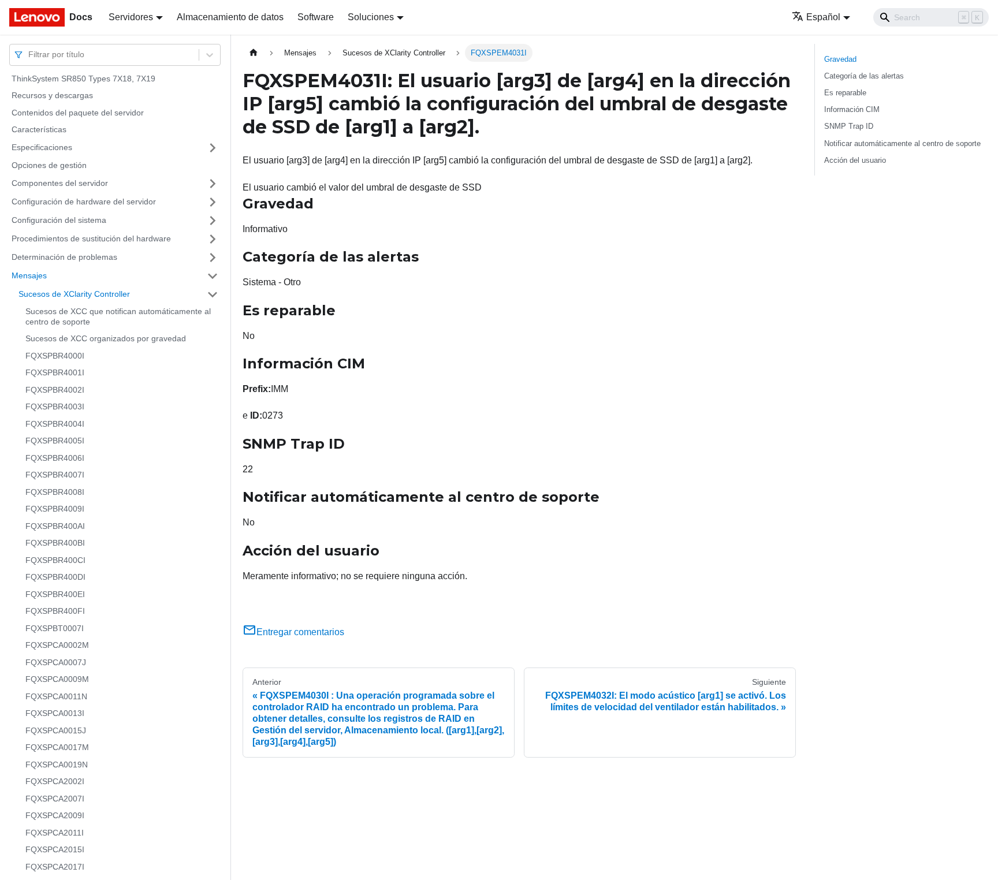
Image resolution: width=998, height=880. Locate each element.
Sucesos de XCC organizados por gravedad (105, 339)
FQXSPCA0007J (55, 662)
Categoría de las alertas (864, 76)
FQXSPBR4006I (54, 458)
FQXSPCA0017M (57, 747)
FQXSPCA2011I (54, 832)
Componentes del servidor (60, 183)
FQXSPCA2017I (54, 866)
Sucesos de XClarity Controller (74, 294)
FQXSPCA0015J (55, 730)
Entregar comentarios (300, 632)
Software (315, 17)
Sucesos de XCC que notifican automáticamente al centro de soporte (118, 317)
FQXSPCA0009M (57, 679)
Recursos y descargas (52, 95)
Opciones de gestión (49, 165)
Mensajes (29, 275)
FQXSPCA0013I (54, 713)
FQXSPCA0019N (56, 764)
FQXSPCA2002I (54, 781)
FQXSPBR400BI (55, 543)
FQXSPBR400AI (55, 526)
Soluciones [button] (371, 17)
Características (39, 130)
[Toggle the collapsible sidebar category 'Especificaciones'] (212, 148)
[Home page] (254, 53)
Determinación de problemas (64, 257)
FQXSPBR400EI (55, 594)
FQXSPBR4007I (54, 475)
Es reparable (845, 92)
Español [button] (823, 17)
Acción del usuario (855, 160)
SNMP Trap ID (848, 126)
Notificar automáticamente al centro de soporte (902, 143)
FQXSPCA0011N (56, 696)
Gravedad (840, 59)
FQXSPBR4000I (54, 355)
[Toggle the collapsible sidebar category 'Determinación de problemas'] (212, 257)
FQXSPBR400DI (55, 577)
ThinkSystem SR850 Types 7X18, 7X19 (83, 78)
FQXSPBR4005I (54, 441)
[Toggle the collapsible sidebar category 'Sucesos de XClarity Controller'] (212, 294)
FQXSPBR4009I (54, 509)
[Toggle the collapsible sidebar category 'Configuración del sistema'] (212, 220)
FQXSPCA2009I (54, 816)
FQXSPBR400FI (55, 611)
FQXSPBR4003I (54, 407)
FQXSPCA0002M (57, 645)
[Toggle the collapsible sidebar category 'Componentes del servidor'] (212, 183)
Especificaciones (42, 147)
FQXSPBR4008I (54, 492)
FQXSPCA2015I (54, 850)
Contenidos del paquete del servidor (78, 112)
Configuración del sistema (59, 220)
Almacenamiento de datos (230, 17)
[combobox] (29, 54)
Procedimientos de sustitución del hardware (91, 238)
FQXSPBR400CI (55, 560)
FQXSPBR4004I (54, 423)
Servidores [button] (131, 17)
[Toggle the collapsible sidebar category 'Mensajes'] (212, 276)
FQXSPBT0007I (54, 628)
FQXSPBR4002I (54, 389)
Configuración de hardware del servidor (84, 201)
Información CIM (852, 109)
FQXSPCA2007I (54, 798)
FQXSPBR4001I (54, 373)
